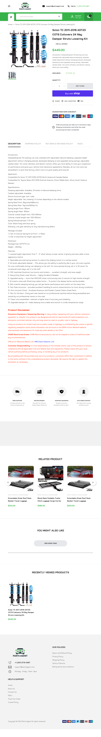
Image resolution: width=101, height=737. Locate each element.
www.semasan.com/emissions (20, 330)
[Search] (59, 17)
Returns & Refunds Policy (59, 144)
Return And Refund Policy (62, 653)
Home (10, 24)
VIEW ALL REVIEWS (61, 44)
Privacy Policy (57, 656)
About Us (11, 689)
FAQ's (80, 144)
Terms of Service (58, 663)
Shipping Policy (33, 144)
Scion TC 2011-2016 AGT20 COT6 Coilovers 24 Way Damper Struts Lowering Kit (21, 612)
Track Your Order (14, 699)
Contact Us (12, 692)
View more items (50, 543)
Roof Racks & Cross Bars (18, 495)
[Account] (72, 16)
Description (14, 144)
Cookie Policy (13, 702)
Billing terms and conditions (63, 667)
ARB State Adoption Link (44, 342)
